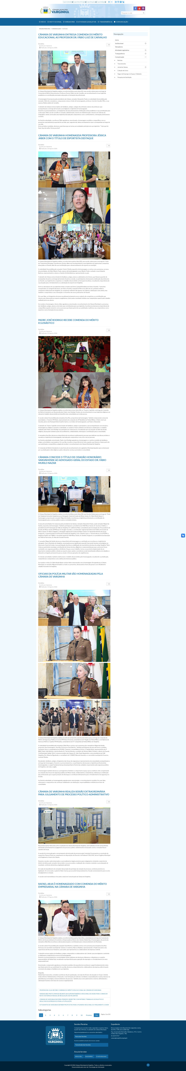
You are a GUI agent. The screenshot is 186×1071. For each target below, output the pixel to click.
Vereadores (119, 47)
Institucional (119, 43)
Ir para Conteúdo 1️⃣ (68, 2)
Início (117, 40)
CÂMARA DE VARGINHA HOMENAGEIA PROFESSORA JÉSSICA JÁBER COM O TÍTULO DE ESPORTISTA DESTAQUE (72, 137)
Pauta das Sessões (81, 1036)
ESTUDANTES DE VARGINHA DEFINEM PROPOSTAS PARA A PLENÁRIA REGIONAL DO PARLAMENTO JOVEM (74, 1005)
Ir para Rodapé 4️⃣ (101, 2)
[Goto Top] (148, 1065)
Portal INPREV (89, 1056)
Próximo (89, 1015)
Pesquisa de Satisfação (124, 77)
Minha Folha (78, 1056)
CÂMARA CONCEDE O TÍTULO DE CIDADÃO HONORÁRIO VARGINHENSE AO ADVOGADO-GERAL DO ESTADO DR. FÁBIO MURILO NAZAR (72, 460)
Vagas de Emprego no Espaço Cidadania (129, 74)
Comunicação (56, 28)
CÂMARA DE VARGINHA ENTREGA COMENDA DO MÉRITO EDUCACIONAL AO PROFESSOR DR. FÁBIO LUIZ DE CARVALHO (72, 36)
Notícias (120, 60)
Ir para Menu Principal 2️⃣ (80, 2)
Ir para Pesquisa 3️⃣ (92, 2)
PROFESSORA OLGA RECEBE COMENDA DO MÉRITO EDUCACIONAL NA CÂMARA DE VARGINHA (70, 990)
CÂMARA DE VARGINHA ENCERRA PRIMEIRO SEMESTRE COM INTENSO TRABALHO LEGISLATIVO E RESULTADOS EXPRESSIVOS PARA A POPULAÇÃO (72, 1000)
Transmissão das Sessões (83, 1045)
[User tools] (108, 45)
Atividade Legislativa (122, 50)
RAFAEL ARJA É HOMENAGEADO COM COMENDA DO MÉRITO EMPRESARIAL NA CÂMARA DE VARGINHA (72, 885)
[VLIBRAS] (123, 2)
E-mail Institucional (101, 1056)
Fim (96, 1015)
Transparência (120, 53)
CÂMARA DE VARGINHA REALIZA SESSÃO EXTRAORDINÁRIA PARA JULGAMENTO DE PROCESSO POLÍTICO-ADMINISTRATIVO (73, 793)
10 (81, 1015)
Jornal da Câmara (123, 67)
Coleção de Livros (123, 70)
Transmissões (122, 64)
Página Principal (44, 28)
